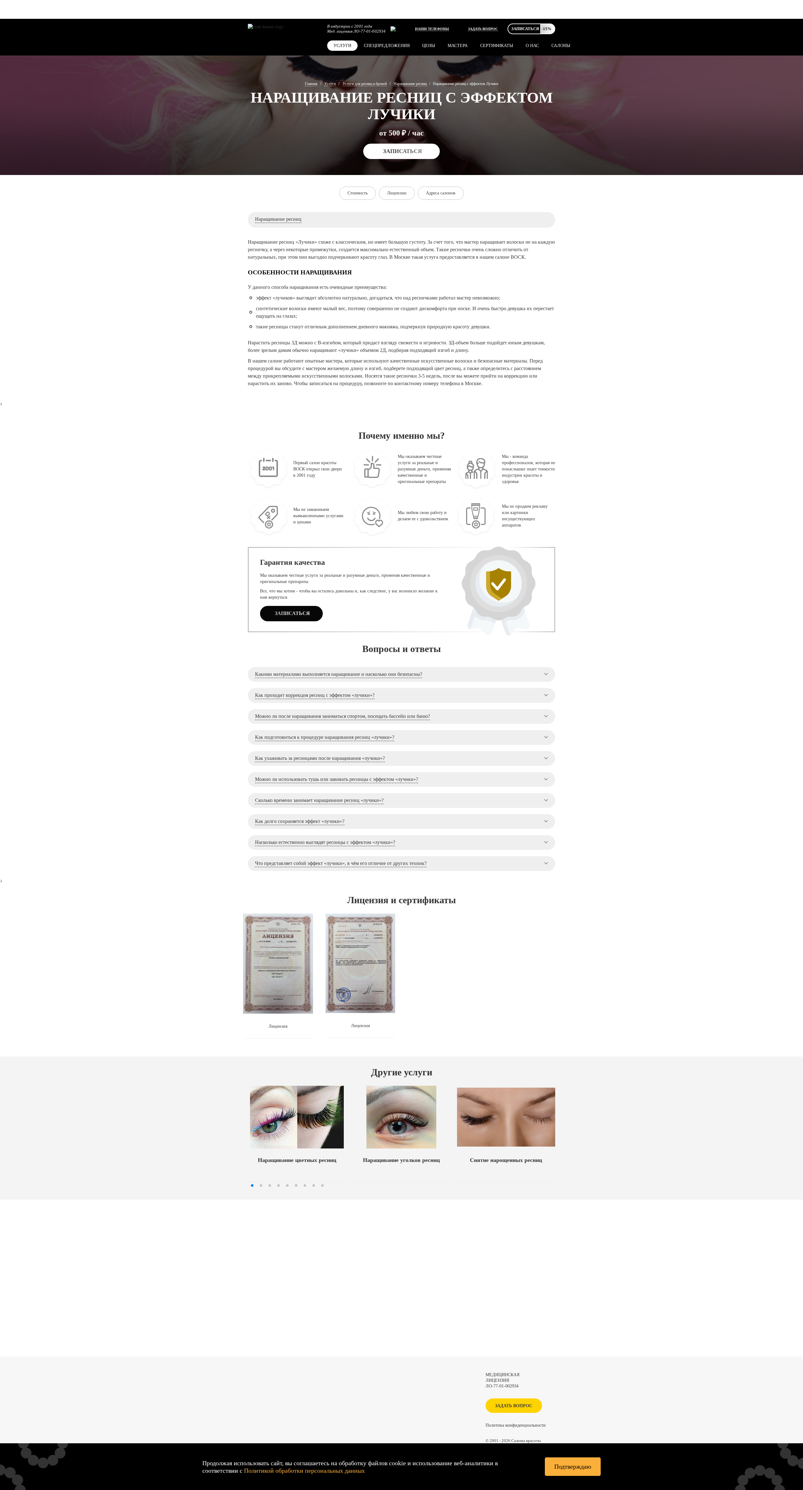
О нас (532, 45)
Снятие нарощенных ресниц (506, 1160)
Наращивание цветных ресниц (297, 1160)
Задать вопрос (483, 29)
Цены (428, 45)
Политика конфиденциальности (516, 1425)
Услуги (342, 45)
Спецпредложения (387, 45)
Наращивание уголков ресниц (401, 1160)
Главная (311, 84)
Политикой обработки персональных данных (304, 1470)
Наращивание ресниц (410, 84)
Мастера (458, 45)
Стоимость (358, 193)
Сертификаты (496, 45)
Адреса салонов (440, 193)
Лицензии (397, 193)
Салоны (560, 45)
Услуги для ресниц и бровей (365, 84)
